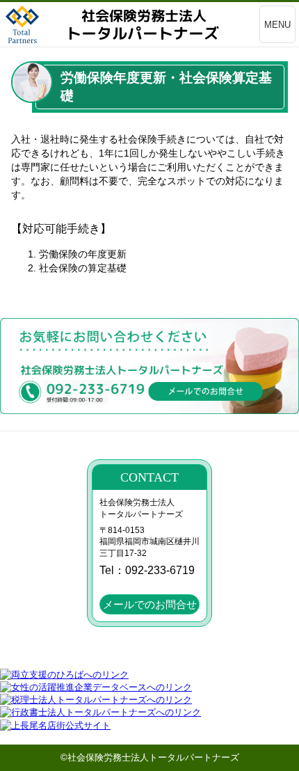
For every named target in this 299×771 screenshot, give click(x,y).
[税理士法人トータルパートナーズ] (96, 699)
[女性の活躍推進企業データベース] (96, 687)
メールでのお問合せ (150, 604)
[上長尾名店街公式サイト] (55, 725)
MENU (277, 24)
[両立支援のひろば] (64, 674)
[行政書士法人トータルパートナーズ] (100, 712)
